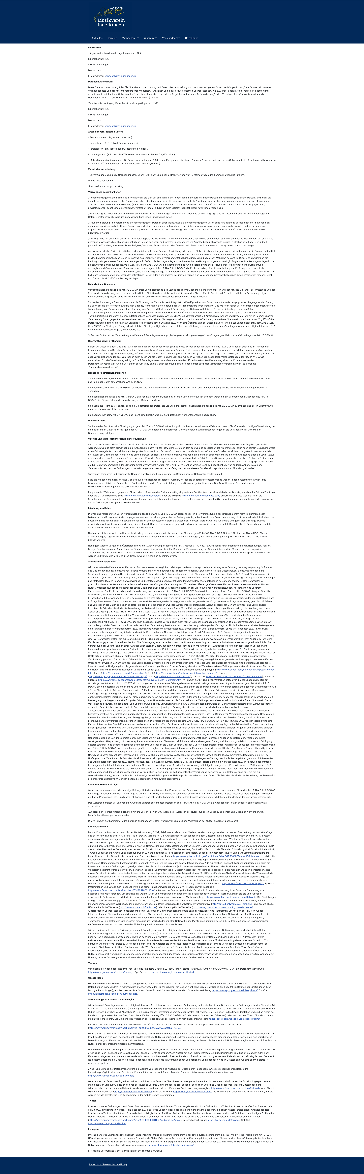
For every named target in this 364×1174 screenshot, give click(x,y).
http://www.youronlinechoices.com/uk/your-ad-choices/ (223, 907)
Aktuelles (97, 38)
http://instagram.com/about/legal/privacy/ (171, 1145)
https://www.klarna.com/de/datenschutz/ (124, 673)
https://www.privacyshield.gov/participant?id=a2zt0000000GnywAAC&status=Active (219, 856)
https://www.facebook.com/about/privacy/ (111, 1075)
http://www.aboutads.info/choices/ (142, 495)
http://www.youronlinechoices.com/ (201, 495)
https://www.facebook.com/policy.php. (243, 883)
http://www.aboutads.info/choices (138, 907)
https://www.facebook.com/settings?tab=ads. (232, 897)
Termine (112, 38)
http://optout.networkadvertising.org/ (232, 903)
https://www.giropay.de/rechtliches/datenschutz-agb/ (118, 676)
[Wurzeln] (155, 38)
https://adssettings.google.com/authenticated (169, 972)
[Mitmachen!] (137, 38)
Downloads (191, 38)
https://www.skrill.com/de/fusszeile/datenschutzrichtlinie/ (186, 673)
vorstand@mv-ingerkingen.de (120, 75)
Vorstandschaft (171, 38)
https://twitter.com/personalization (107, 1123)
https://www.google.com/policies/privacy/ (110, 972)
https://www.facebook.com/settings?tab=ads (235, 1088)
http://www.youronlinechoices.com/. (192, 1091)
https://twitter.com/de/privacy (223, 1120)
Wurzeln (149, 38)
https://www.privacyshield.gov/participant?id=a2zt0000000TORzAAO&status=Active (134, 1120)
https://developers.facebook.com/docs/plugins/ (234, 1018)
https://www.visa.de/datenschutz (172, 676)
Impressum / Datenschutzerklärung (108, 1164)
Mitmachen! (129, 38)
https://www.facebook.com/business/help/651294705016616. (121, 890)
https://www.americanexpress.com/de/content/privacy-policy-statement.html (140, 679)
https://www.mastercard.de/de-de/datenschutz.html (234, 676)
